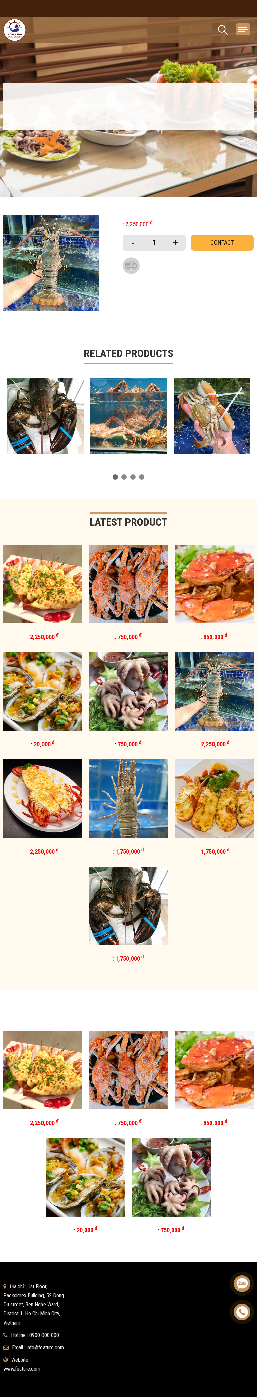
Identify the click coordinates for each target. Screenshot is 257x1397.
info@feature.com (45, 1347)
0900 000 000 (44, 1335)
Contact (222, 242)
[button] (115, 477)
